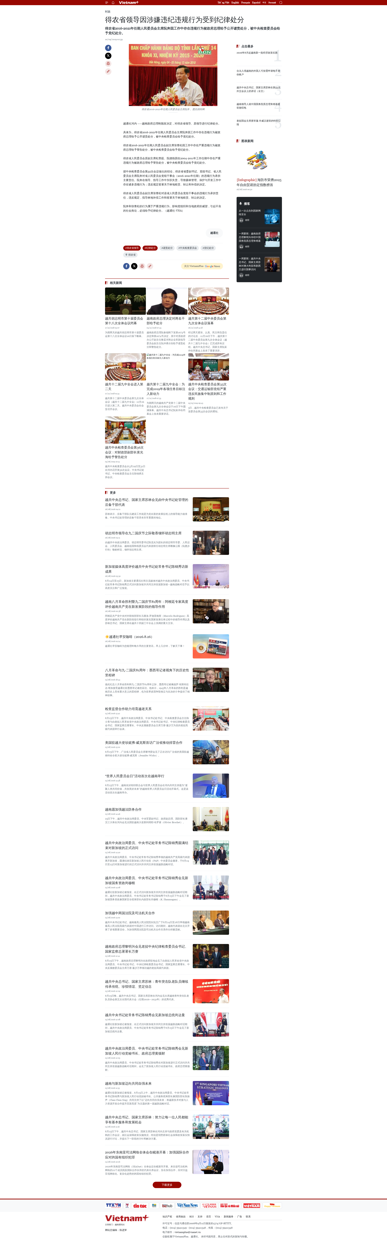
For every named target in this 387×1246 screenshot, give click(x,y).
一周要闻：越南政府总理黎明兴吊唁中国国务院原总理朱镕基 (250, 237)
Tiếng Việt (223, 2)
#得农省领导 (132, 248)
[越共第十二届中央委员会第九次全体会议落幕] (208, 301)
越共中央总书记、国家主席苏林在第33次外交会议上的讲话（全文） (258, 89)
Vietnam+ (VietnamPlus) (129, 2)
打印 (108, 63)
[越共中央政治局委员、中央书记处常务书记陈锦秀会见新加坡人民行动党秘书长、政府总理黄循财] (211, 1058)
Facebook (108, 48)
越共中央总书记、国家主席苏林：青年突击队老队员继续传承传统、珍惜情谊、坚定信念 (146, 984)
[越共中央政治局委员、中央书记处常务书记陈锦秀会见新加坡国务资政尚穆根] (211, 887)
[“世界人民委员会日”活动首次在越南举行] (211, 786)
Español (256, 2)
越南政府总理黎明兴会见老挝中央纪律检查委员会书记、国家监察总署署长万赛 (146, 949)
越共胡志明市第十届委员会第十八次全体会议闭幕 (124, 321)
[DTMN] (230, 1205)
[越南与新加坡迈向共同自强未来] (211, 1093)
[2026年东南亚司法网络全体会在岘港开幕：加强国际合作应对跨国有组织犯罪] (211, 1162)
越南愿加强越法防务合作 (123, 809)
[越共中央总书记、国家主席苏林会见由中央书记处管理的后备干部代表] (211, 509)
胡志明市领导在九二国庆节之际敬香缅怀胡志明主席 (143, 533)
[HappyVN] (272, 1205)
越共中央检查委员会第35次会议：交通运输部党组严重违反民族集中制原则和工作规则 (207, 391)
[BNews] (154, 1205)
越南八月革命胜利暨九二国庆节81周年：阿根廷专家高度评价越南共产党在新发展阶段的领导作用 (146, 604)
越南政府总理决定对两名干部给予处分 (166, 321)
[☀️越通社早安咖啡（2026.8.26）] (211, 646)
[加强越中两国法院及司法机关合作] (211, 923)
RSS (191, 1216)
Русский (272, 3)
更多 (113, 492)
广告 (239, 1216)
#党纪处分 (208, 248)
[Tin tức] (140, 1205)
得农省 (132, 254)
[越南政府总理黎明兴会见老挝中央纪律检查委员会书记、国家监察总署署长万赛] (211, 956)
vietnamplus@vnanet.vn (188, 1232)
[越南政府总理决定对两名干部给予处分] (167, 301)
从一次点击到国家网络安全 (250, 212)
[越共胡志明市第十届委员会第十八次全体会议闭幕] (125, 301)
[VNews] (127, 1205)
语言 (208, 1216)
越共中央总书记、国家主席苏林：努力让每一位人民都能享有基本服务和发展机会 (146, 1119)
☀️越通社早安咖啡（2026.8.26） (129, 637)
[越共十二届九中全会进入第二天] (125, 366)
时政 (108, 11)
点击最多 (247, 46)
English (235, 2)
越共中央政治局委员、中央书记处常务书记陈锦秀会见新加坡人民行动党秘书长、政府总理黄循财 (146, 1051)
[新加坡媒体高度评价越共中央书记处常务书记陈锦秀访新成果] (211, 576)
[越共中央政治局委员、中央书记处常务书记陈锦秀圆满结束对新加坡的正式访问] (211, 852)
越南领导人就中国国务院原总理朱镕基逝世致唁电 (258, 106)
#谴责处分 (167, 248)
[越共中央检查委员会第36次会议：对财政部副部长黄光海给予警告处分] (125, 430)
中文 (264, 3)
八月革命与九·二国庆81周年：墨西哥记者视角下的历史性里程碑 (147, 672)
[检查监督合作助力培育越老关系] (211, 718)
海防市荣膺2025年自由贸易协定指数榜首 (259, 182)
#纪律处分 (150, 248)
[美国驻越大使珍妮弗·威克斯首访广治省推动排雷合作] (211, 752)
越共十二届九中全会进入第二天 (124, 386)
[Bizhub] (167, 1205)
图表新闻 (247, 141)
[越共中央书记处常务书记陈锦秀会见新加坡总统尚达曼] (211, 1024)
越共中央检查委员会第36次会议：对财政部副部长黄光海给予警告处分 (124, 452)
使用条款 (181, 1216)
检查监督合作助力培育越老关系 (128, 709)
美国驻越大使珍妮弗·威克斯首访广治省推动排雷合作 (143, 743)
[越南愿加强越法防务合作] (211, 819)
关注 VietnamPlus (193, 266)
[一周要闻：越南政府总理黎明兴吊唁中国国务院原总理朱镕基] (272, 239)
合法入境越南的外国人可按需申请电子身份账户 (258, 72)
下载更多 (167, 1184)
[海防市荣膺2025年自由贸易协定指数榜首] (259, 161)
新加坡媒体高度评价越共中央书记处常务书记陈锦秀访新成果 (146, 569)
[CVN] (209, 1205)
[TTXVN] (113, 1205)
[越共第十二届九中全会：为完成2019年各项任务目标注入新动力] (167, 366)
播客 (247, 203)
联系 (248, 1216)
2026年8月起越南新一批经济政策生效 (257, 52)
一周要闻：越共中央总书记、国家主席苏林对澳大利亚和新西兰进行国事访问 (250, 264)
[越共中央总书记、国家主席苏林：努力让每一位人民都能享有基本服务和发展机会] (211, 1127)
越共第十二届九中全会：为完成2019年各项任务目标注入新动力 (166, 389)
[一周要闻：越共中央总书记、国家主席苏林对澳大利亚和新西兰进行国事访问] (272, 264)
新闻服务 (228, 1216)
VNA (217, 1216)
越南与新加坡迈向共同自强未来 (128, 1083)
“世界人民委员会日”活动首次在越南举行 (134, 776)
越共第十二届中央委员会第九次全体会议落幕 (207, 321)
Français (245, 2)
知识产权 (167, 1216)
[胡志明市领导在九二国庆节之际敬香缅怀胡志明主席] (211, 543)
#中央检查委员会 (187, 248)
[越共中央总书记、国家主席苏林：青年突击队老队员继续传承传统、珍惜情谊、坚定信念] (211, 991)
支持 (200, 1216)
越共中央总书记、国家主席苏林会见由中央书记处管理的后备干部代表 (146, 502)
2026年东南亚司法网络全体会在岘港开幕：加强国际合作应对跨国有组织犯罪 (147, 1154)
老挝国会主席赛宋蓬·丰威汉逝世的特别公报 (259, 122)
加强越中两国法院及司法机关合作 (130, 913)
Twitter (108, 56)
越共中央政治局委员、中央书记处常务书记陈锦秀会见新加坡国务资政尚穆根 (146, 880)
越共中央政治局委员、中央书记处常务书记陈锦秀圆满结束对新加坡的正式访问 (146, 845)
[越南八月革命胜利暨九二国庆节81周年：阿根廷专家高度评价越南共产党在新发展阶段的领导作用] (211, 611)
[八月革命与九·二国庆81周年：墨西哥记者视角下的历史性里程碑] (211, 680)
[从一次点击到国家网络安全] (272, 216)
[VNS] (187, 1205)
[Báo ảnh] (252, 1205)
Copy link (108, 71)
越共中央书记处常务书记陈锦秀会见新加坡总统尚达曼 (145, 1015)
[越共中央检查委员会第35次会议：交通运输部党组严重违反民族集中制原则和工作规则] (208, 366)
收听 (247, 220)
